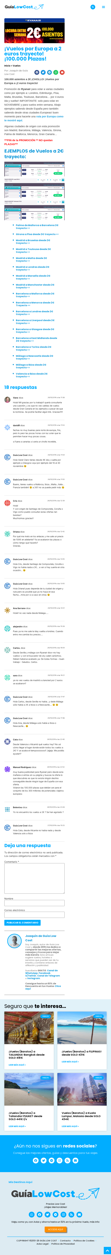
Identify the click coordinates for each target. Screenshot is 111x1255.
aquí (34, 463)
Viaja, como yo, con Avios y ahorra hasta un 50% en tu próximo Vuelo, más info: (55, 1222)
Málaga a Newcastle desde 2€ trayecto (34, 357)
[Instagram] (59, 1160)
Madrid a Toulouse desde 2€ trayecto (33, 250)
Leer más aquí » (17, 1064)
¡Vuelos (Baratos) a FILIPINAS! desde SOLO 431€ (82, 1053)
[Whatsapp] (32, 1214)
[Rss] (67, 1160)
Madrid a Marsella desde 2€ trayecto (33, 277)
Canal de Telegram (48, 975)
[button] (92, 7)
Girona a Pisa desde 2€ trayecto (36, 234)
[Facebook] (36, 1160)
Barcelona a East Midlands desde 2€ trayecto (36, 339)
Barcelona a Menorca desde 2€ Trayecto (35, 304)
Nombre (8, 898)
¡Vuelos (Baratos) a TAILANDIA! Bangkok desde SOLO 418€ (27, 1055)
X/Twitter (30, 975)
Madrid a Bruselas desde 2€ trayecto (33, 242)
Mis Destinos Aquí (20, 1182)
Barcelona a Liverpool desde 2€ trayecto (35, 322)
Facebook (44, 973)
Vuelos (17, 65)
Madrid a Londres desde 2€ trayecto (32, 268)
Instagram (33, 978)
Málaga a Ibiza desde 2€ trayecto (31, 366)
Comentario (11, 862)
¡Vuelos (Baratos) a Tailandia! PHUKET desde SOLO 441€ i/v (25, 1116)
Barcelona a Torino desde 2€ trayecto (33, 348)
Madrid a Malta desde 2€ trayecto (31, 259)
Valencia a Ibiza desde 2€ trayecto (32, 375)
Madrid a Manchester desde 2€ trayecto (35, 286)
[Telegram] (51, 1160)
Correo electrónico (14, 910)
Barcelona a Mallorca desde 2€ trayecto (35, 295)
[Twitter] (44, 1160)
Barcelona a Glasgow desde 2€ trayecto (35, 331)
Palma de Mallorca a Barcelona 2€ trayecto (37, 227)
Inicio (7, 65)
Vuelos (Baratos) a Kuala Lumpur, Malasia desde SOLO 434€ (81, 1116)
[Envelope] (75, 1160)
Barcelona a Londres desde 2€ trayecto (34, 313)
